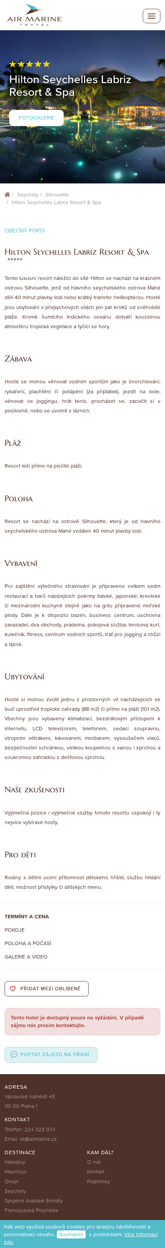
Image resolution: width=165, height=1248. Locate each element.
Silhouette (57, 194)
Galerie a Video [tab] (26, 957)
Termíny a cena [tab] (27, 916)
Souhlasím (71, 1234)
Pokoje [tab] (15, 930)
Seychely (27, 194)
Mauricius (15, 1171)
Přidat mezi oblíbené (50, 989)
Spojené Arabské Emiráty (34, 1200)
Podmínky (98, 1181)
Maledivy (15, 1162)
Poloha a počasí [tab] (28, 943)
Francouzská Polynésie (31, 1210)
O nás (94, 1162)
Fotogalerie (36, 117)
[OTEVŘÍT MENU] (151, 16)
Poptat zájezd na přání (54, 1055)
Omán (12, 1181)
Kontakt (95, 1171)
